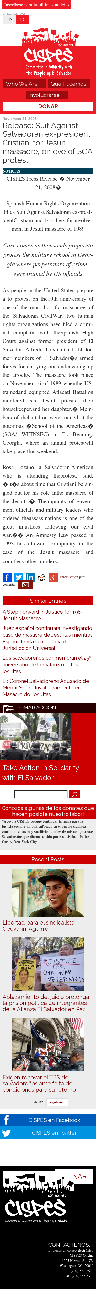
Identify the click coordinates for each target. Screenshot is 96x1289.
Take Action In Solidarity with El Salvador (40, 773)
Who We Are (22, 83)
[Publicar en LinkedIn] (30, 576)
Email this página (25, 584)
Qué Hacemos (68, 83)
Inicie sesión (69, 576)
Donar (48, 106)
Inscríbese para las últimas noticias (36, 5)
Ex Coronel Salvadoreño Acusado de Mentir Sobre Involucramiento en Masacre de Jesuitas (46, 687)
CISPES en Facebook (54, 1120)
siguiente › (57, 1102)
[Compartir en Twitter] (18, 576)
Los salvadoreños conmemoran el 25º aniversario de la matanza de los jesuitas (47, 664)
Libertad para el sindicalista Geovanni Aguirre (38, 925)
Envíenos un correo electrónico (70, 1250)
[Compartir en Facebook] (7, 576)
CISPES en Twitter (54, 1133)
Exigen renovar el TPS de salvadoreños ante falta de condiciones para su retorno (39, 1083)
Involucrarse (44, 95)
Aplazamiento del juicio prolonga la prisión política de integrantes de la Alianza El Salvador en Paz (46, 1002)
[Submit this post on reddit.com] (41, 576)
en (9, 19)
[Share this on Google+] (53, 576)
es (23, 19)
